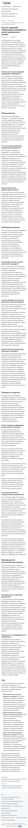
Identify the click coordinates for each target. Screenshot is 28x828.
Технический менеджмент (8, 820)
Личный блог (10, 20)
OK (20, 826)
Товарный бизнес (6, 11)
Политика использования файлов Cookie (12, 801)
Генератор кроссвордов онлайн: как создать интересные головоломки (12, 786)
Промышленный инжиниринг (9, 9)
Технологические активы (8, 16)
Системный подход (21, 817)
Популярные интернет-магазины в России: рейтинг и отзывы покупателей (13, 779)
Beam (3, 475)
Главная (3, 20)
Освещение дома (6, 6)
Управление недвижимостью (9, 14)
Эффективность (16, 6)
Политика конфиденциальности (9, 803)
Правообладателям (6, 806)
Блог (2, 794)
